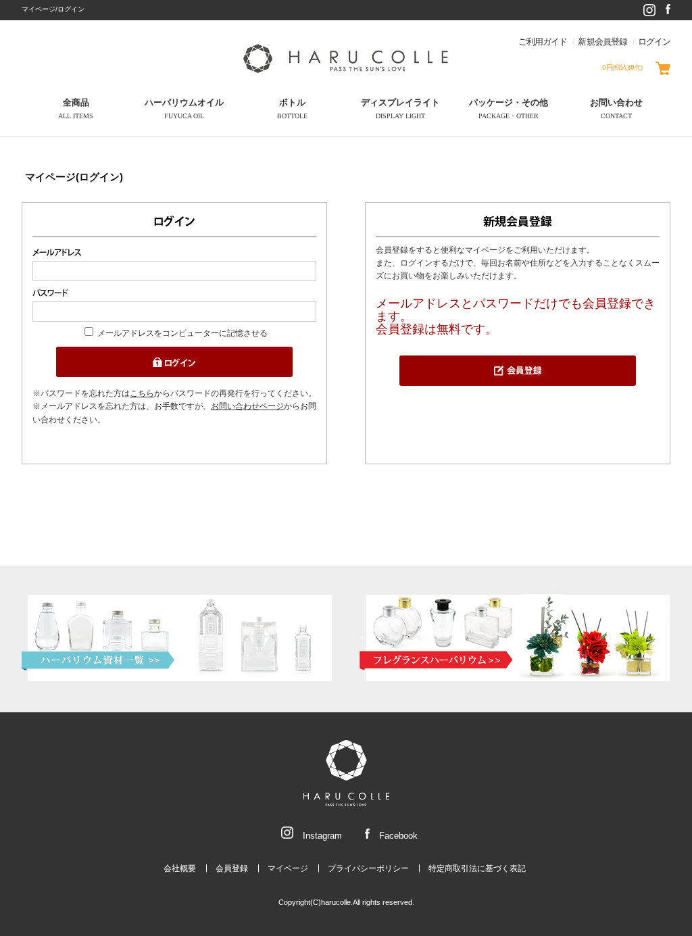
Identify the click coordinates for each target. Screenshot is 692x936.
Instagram (321, 836)
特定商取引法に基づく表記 (477, 868)
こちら (142, 393)
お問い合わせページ (247, 406)
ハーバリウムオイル (184, 109)
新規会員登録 (602, 41)
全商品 (75, 109)
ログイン (654, 41)
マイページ (288, 868)
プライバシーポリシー (368, 868)
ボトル (292, 109)
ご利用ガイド (542, 41)
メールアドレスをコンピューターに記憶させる (182, 333)
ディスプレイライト (400, 109)
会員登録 (232, 868)
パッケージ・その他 (508, 109)
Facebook (397, 836)
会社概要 (180, 868)
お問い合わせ (616, 109)
